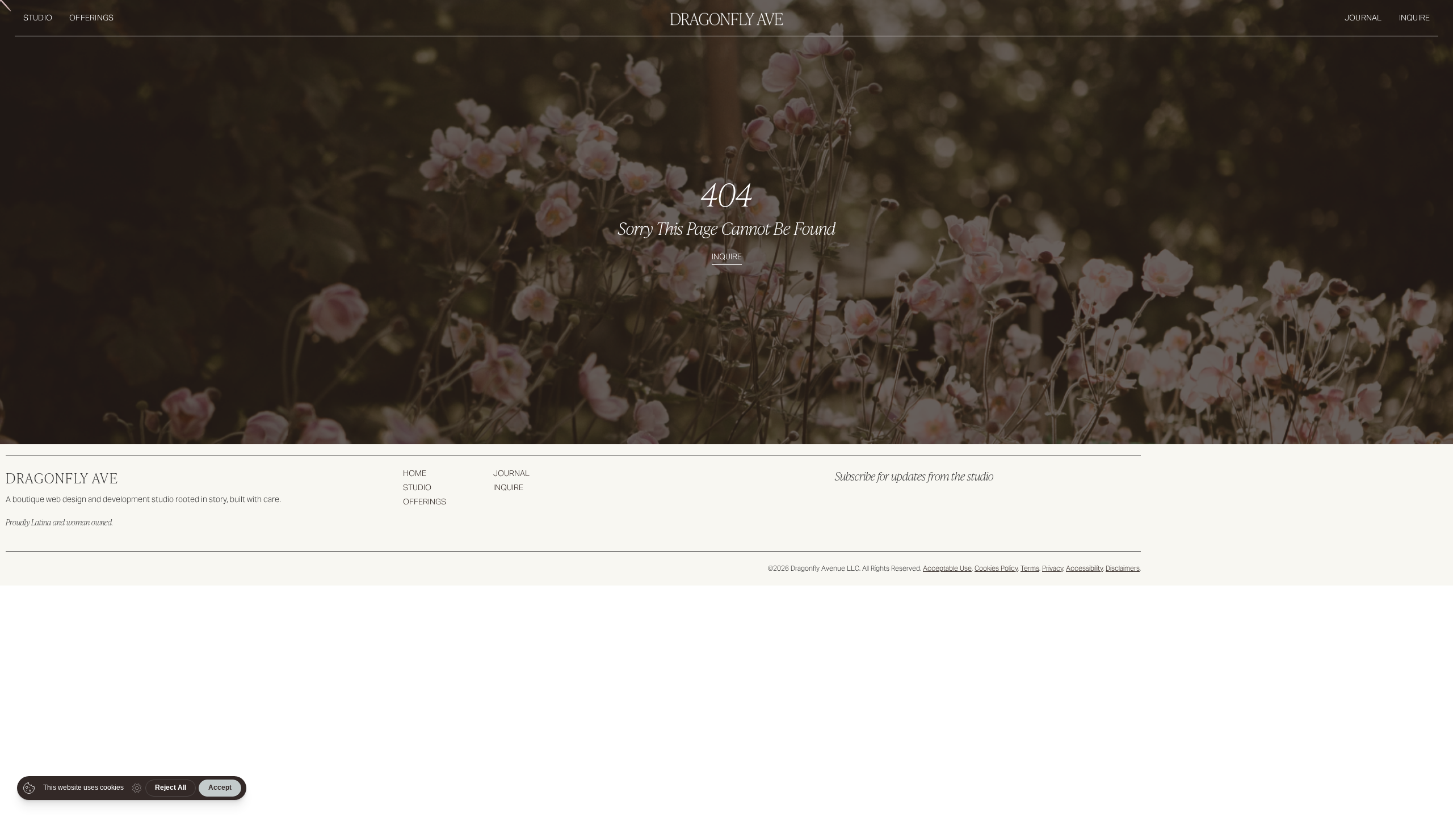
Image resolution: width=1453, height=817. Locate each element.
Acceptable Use (947, 568)
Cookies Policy (996, 568)
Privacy (1052, 568)
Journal (1363, 17)
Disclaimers (1123, 568)
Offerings (91, 17)
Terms (1030, 568)
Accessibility (1084, 568)
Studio (38, 17)
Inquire (1414, 17)
